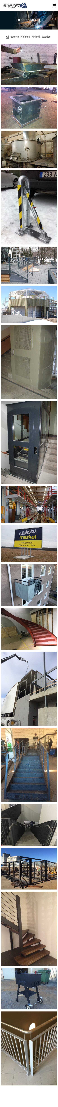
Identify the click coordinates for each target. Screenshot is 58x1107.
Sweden (46, 36)
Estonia (15, 36)
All (7, 36)
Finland (36, 36)
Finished (25, 36)
